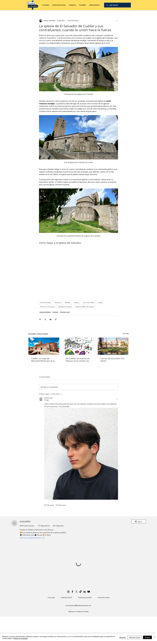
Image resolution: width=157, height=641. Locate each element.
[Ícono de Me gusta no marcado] (45, 505)
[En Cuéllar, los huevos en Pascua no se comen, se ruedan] (78, 346)
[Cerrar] (154, 637)
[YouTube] (88, 591)
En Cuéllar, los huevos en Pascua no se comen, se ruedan (78, 359)
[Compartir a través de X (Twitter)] (45, 319)
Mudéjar (67, 302)
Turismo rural (65, 312)
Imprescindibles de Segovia (85, 307)
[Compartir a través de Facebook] (40, 319)
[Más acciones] (116, 20)
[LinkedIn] (84, 591)
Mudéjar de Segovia (65, 307)
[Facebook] (72, 591)
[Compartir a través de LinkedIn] (50, 319)
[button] (59, 5)
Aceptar (147, 637)
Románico (58, 302)
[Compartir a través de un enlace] (56, 319)
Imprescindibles (45, 312)
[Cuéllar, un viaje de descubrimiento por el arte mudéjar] (43, 346)
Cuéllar (100, 302)
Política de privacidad (20, 638)
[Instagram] (68, 591)
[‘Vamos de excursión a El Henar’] (113, 346)
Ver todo (126, 334)
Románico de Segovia (47, 307)
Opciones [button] (122, 637)
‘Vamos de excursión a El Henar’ (112, 359)
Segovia (76, 302)
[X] (76, 591)
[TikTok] (80, 591)
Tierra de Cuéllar (88, 302)
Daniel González (45, 302)
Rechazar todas (134, 637)
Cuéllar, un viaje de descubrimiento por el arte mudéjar (44, 359)
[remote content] (78, 272)
